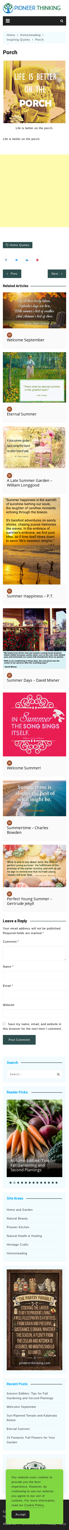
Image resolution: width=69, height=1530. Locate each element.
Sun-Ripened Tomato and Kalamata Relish (32, 1418)
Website (8, 1005)
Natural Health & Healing (24, 1235)
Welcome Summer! (24, 768)
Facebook (7, 260)
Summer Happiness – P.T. (30, 596)
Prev (14, 273)
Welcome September (25, 339)
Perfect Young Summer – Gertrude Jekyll (29, 901)
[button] (11, 1183)
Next (55, 273)
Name (8, 966)
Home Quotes (20, 245)
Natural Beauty (17, 1218)
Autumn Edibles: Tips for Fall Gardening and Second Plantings (33, 1165)
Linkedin (28, 260)
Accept (20, 1514)
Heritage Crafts (18, 1244)
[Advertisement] (34, 190)
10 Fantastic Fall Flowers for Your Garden (31, 1440)
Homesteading (17, 1253)
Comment (11, 941)
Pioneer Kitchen (18, 1227)
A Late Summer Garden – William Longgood (29, 483)
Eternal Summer (22, 414)
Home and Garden (20, 1209)
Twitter (17, 260)
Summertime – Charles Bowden (27, 830)
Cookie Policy (34, 1505)
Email (8, 985)
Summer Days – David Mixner (33, 680)
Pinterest (38, 260)
